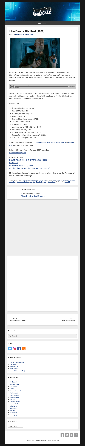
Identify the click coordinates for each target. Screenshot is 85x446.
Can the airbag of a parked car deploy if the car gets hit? (29, 168)
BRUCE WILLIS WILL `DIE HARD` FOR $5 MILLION (28, 160)
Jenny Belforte (14, 395)
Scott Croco (29, 34)
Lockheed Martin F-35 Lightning (21, 165)
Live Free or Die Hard (23, 182)
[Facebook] (62, 435)
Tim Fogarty (13, 415)
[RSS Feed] (71, 435)
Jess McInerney (14, 397)
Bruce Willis (56, 180)
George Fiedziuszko (16, 391)
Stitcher (57, 142)
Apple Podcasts (40, 142)
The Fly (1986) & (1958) (17, 362)
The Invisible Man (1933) (17, 371)
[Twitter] (67, 435)
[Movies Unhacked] (42, 20)
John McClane (70, 180)
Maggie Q (32, 182)
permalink (67, 182)
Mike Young (13, 408)
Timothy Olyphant (41, 182)
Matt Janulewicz (28, 180)
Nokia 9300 (13, 163)
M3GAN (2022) (14, 366)
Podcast (35, 180)
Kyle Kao (12, 399)
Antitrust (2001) (14, 369)
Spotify (63, 142)
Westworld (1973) (15, 364)
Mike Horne (13, 406)
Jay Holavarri (14, 393)
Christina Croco (14, 384)
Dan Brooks (13, 386)
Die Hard (63, 180)
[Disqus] (42, 228)
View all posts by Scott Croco (33, 196)
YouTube (50, 142)
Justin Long (12, 182)
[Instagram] (76, 435)
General (12, 389)
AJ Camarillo (14, 382)
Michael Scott (14, 404)
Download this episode (17, 152)
